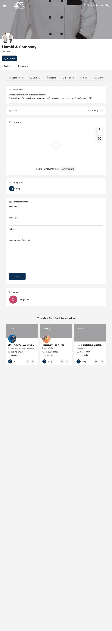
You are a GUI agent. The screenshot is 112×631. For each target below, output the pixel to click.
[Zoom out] (100, 133)
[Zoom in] (100, 129)
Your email (13, 218)
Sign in (90, 5)
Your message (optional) (19, 240)
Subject (12, 229)
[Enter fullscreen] (100, 138)
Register (99, 5)
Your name (14, 206)
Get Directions (68, 169)
